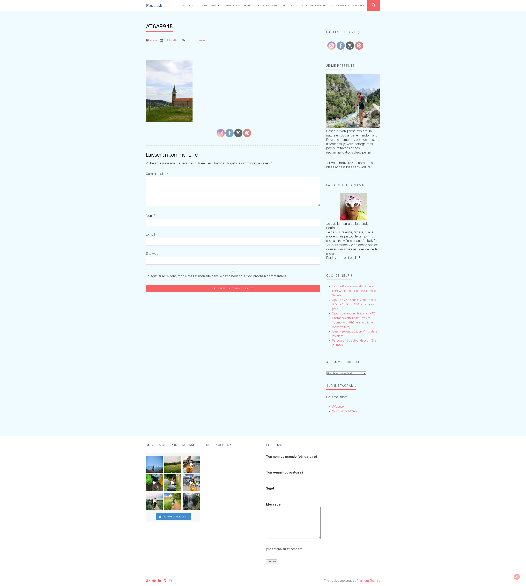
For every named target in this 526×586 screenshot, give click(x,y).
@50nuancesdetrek (344, 411)
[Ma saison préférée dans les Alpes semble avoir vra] (154, 464)
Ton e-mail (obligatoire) (284, 472)
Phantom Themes (368, 580)
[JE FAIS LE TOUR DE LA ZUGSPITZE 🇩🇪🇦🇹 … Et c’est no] (172, 464)
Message (273, 504)
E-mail (151, 234)
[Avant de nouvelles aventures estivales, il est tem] (172, 482)
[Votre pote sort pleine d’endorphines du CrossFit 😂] (154, 482)
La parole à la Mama (347, 5)
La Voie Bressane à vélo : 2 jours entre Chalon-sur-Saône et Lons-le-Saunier (354, 291)
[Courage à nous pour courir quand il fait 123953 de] (191, 464)
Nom (150, 216)
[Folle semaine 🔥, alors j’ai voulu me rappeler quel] (172, 501)
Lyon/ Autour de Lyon (199, 5)
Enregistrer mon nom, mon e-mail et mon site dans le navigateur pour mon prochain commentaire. (216, 276)
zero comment (196, 40)
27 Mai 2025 (171, 40)
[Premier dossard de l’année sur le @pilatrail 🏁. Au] (191, 482)
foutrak (152, 40)
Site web (152, 254)
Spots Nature (237, 5)
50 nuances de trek (307, 5)
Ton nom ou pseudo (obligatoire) (291, 457)
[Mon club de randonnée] (353, 101)
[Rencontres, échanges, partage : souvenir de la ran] (154, 501)
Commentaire (157, 174)
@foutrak (338, 406)
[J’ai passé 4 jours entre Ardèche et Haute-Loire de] (191, 501)
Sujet (270, 488)
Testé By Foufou (269, 5)
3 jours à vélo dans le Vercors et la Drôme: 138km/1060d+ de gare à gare (354, 304)
